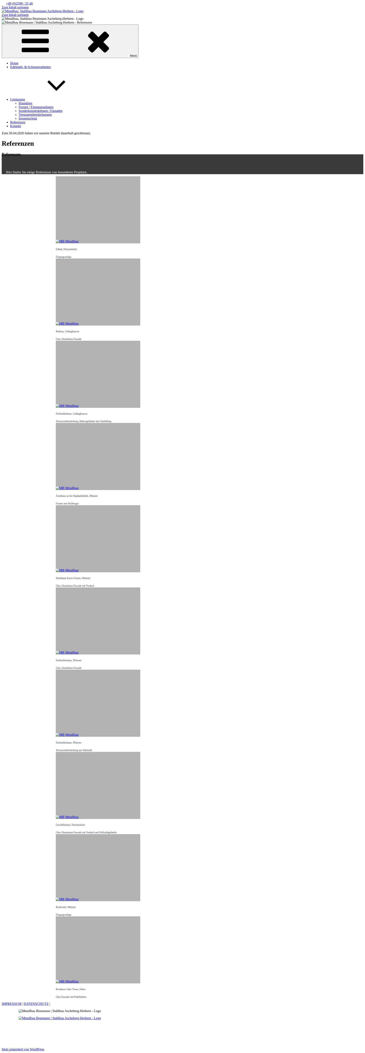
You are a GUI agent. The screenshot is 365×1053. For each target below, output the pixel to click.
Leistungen (17, 99)
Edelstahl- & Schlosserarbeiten (30, 67)
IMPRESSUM (11, 1004)
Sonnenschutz (28, 118)
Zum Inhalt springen (15, 7)
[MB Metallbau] (98, 949)
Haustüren (25, 103)
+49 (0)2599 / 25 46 (19, 3)
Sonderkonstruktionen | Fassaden (41, 111)
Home (14, 63)
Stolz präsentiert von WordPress (23, 1049)
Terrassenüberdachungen (35, 114)
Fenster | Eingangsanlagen (36, 107)
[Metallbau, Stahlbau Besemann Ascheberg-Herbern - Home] (42, 11)
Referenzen (17, 122)
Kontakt (15, 126)
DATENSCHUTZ (36, 1004)
